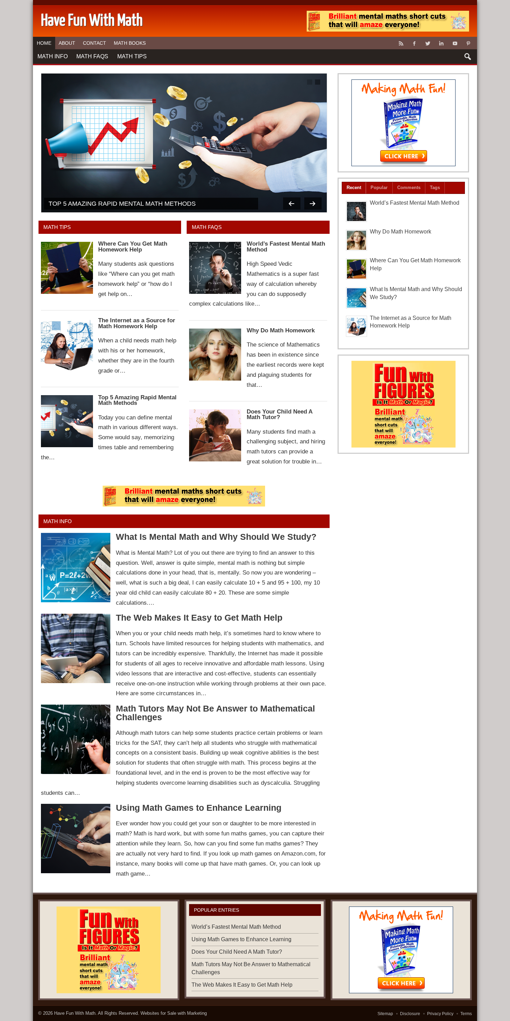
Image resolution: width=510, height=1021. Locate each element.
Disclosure (410, 1014)
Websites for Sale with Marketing (174, 1013)
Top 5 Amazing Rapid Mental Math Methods (122, 203)
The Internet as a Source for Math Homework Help (136, 323)
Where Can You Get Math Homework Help (132, 246)
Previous (291, 203)
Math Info (52, 56)
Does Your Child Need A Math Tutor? (279, 414)
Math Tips (132, 56)
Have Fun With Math (74, 1013)
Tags (435, 187)
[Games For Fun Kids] (184, 496)
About (67, 43)
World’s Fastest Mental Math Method (286, 246)
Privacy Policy (440, 1014)
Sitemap (385, 1014)
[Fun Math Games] (403, 122)
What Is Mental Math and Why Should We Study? (216, 537)
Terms (466, 1014)
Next (313, 203)
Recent (354, 187)
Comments (408, 187)
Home (44, 43)
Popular (379, 187)
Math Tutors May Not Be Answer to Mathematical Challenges (215, 713)
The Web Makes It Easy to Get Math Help (199, 617)
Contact (94, 43)
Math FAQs (92, 56)
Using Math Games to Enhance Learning (198, 807)
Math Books (130, 43)
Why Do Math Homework (281, 330)
